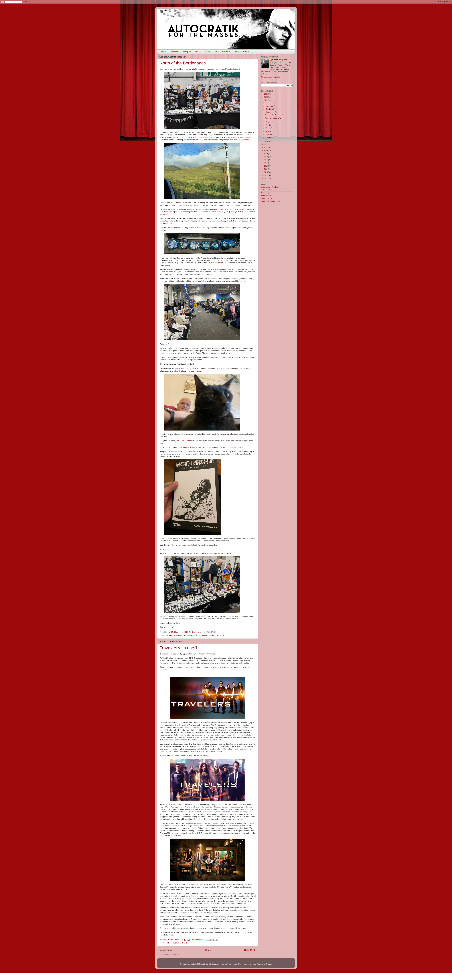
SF (176, 943)
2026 (266, 94)
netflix (167, 943)
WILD (196, 140)
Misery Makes (243, 140)
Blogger (269, 964)
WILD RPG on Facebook (270, 201)
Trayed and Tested (216, 263)
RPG (198, 635)
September (270, 112)
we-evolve (199, 137)
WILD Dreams (266, 198)
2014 (266, 169)
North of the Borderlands (183, 63)
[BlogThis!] (208, 632)
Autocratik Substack (268, 190)
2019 (266, 154)
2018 (266, 157)
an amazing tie (186, 447)
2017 (266, 160)
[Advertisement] (277, 241)
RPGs (216, 52)
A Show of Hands (237, 209)
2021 (266, 147)
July (267, 125)
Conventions (170, 635)
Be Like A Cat (183, 441)
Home (208, 950)
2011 (266, 178)
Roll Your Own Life (202, 52)
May (267, 131)
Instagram (187, 52)
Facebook (175, 52)
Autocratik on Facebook (270, 187)
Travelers (181, 943)
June (268, 128)
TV (187, 943)
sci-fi (172, 943)
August (268, 122)
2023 (266, 141)
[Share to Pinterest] (214, 632)
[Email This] (205, 632)
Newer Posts (165, 950)
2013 (266, 172)
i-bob (254, 964)
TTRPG (218, 635)
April (268, 134)
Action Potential (220, 209)
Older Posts (250, 950)
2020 (266, 150)
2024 (266, 100)
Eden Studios (266, 195)
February (269, 137)
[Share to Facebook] (212, 632)
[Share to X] (210, 632)
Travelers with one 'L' (179, 647)
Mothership (191, 635)
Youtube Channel (242, 52)
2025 (266, 97)
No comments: (197, 940)
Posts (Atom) (174, 955)
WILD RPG (226, 52)
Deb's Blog (265, 193)
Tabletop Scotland (207, 635)
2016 (266, 163)
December (270, 103)
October (269, 109)
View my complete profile (270, 77)
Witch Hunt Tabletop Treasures (232, 447)
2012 (266, 175)
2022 (266, 144)
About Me (163, 52)
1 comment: (196, 632)
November (270, 106)
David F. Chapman (279, 60)
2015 (266, 166)
